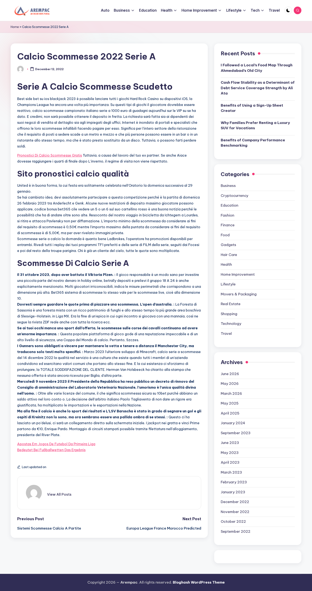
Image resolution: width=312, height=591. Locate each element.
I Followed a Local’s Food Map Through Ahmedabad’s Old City (256, 68)
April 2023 (230, 462)
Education (229, 205)
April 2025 (230, 413)
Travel (226, 333)
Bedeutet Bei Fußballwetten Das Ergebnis (51, 450)
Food (225, 235)
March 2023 (231, 472)
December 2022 (235, 501)
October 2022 (233, 521)
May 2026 (230, 383)
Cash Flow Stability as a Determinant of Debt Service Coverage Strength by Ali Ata (258, 88)
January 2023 (233, 492)
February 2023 (234, 482)
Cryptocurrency (234, 195)
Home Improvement (238, 274)
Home (15, 27)
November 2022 (235, 511)
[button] (59, 494)
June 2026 (230, 373)
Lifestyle (228, 284)
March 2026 (231, 393)
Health (226, 264)
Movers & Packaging (239, 294)
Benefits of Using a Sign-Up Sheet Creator (252, 108)
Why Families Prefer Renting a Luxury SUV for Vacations (255, 125)
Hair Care (229, 254)
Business (228, 185)
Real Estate (230, 304)
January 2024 (233, 423)
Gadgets (228, 244)
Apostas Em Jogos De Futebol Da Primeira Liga (56, 444)
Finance (228, 225)
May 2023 (230, 452)
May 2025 (230, 403)
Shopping (229, 313)
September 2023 (235, 433)
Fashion (227, 215)
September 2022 (235, 531)
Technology (231, 323)
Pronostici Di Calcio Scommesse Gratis (49, 155)
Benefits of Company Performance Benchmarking (253, 143)
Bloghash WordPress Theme (199, 582)
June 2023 (230, 442)
